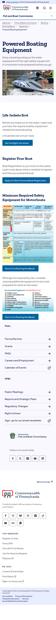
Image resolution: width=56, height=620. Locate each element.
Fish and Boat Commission (18, 16)
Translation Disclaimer (11, 599)
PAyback (6, 558)
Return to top (43, 482)
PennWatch (8, 576)
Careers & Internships (12, 571)
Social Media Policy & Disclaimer (15, 601)
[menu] (50, 8)
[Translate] (37, 7)
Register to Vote (10, 538)
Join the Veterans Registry (14, 553)
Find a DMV (7, 543)
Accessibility (7, 596)
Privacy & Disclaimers (23, 596)
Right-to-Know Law (11, 581)
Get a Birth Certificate (13, 548)
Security (25, 599)
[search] (44, 8)
